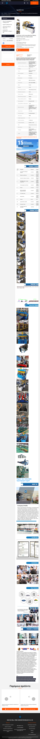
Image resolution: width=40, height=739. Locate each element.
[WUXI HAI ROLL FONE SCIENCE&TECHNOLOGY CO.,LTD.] (7, 3)
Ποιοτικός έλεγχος (32, 728)
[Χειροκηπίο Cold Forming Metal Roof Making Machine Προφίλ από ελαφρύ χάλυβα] (28, 27)
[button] (18, 33)
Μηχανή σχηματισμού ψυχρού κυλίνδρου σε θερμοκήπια (26, 680)
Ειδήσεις (32, 730)
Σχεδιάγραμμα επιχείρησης (32, 724)
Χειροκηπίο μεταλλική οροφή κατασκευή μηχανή (24, 677)
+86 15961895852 (35, 0)
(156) (7, 22)
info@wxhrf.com (27, 0)
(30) (7, 31)
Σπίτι (2, 13)
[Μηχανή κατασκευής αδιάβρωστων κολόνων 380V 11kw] (29, 697)
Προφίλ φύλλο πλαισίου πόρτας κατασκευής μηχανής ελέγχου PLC (10, 705)
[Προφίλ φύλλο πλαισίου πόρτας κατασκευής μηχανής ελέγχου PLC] (10, 697)
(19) (7, 27)
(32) (7, 24)
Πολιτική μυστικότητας (32, 734)
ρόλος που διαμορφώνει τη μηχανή (14, 13)
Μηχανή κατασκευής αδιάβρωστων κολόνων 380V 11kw (29, 705)
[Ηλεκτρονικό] (3, 43)
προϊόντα (5, 13)
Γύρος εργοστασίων (32, 726)
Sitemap (32, 732)
